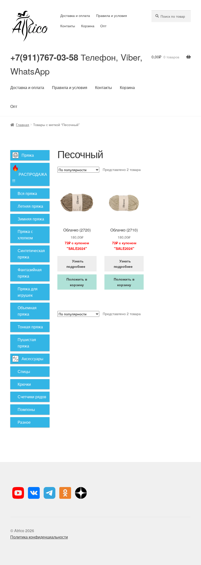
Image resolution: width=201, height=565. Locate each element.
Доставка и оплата (75, 15)
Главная (22, 124)
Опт (103, 25)
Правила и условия (111, 15)
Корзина (87, 25)
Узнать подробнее (76, 263)
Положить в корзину (76, 282)
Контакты (67, 25)
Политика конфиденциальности (39, 537)
